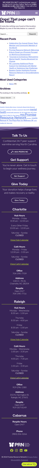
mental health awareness (13, 112)
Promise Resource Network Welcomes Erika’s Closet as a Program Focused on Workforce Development (24, 52)
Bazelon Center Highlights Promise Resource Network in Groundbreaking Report (24, 72)
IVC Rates (14, 109)
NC (21, 112)
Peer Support (16, 115)
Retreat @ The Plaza (8, 120)
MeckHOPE (27, 109)
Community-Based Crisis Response (26, 107)
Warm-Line (9, 123)
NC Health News (26, 112)
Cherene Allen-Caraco (10, 107)
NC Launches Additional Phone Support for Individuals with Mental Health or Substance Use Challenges (23, 66)
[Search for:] (13, 34)
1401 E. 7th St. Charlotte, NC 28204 (19, 282)
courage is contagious (5, 109)
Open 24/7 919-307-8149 (20, 406)
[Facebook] (11, 450)
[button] (37, 13)
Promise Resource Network (18, 116)
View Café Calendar (19, 377)
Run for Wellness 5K (25, 120)
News (11, 84)
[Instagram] (16, 450)
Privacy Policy (32, 457)
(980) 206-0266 (19, 434)
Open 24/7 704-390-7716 (20, 292)
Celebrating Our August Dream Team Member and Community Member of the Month (23, 45)
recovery (29, 118)
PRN (22, 115)
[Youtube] (25, 450)
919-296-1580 (20, 387)
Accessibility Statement (20, 460)
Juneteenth (20, 109)
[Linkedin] (21, 450)
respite (34, 118)
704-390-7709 (20, 273)
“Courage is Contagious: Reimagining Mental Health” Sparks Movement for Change (23, 59)
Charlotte (2, 107)
